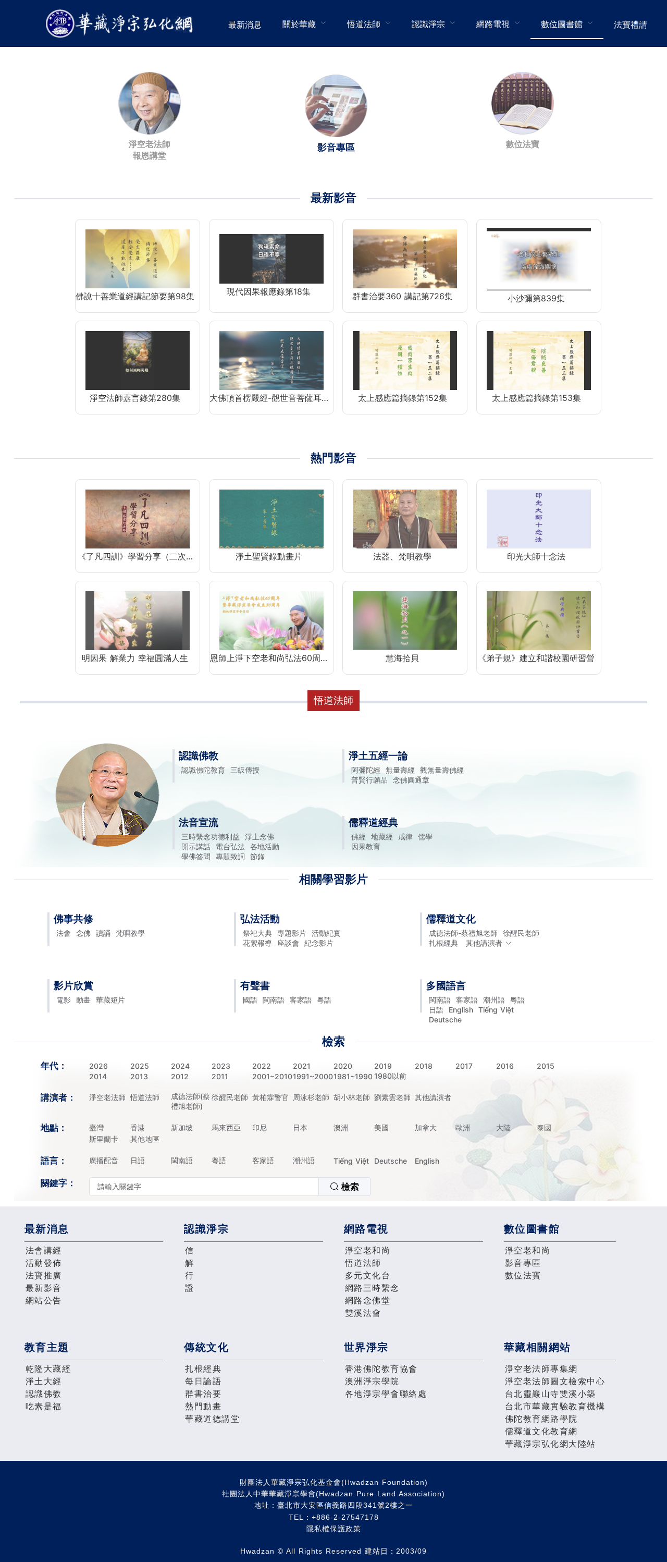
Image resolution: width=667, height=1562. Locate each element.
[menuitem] (245, 23)
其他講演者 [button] (484, 942)
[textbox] (204, 1186)
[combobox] (229, 1186)
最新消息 (245, 24)
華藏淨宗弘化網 (121, 23)
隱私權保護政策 (333, 1528)
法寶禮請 (630, 24)
